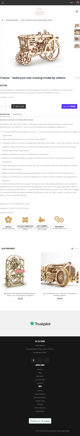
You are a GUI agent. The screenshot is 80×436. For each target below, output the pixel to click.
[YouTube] (46, 360)
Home (2, 20)
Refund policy (40, 411)
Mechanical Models (12, 20)
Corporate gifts (40, 380)
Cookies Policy (40, 401)
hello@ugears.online (40, 352)
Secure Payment (40, 394)
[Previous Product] (76, 77)
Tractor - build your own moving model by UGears (32, 78)
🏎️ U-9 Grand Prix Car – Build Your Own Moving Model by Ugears (60, 294)
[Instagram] (40, 360)
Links (71, 3)
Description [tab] (5, 114)
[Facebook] (33, 360)
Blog (40, 373)
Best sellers (40, 376)
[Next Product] (79, 77)
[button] (72, 248)
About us (40, 369)
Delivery (40, 391)
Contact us (40, 383)
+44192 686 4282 (40, 345)
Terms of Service (40, 408)
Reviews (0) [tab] (17, 114)
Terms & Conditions (40, 397)
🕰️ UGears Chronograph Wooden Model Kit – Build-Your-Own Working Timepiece (20, 294)
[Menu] (77, 11)
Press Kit (40, 404)
